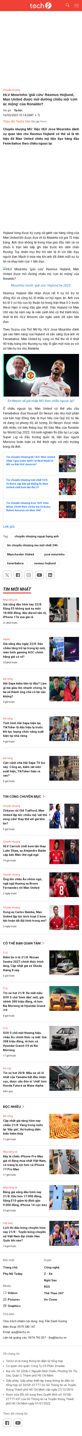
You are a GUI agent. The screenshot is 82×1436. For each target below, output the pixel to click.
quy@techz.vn (20, 1332)
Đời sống (8, 679)
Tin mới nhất (17, 589)
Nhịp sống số (10, 599)
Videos (13, 1293)
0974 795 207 (37, 1337)
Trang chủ (10, 1267)
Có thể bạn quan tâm (22, 943)
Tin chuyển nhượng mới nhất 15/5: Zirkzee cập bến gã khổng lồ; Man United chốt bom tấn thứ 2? (27, 483)
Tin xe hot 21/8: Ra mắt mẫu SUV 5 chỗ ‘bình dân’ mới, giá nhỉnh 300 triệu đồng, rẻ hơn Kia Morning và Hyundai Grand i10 (24, 1001)
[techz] (41, 5)
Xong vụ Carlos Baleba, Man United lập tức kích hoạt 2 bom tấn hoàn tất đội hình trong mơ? (25, 916)
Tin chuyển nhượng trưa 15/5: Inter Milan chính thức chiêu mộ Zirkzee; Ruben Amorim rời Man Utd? (28, 506)
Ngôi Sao (50, 1280)
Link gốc (9, 526)
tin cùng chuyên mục (22, 797)
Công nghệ (51, 1267)
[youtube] (39, 575)
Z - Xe (48, 1274)
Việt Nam (8, 1223)
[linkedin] (50, 575)
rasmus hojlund (45, 563)
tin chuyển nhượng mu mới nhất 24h (32, 545)
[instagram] (28, 575)
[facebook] (18, 575)
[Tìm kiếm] (65, 5)
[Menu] (76, 6)
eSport (6, 639)
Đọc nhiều (12, 1107)
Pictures (14, 1299)
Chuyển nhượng (11, 90)
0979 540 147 (26, 1327)
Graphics (14, 1306)
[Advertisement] (41, 190)
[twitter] (7, 575)
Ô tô (5, 952)
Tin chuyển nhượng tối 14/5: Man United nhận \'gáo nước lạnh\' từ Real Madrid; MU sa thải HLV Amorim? (30, 460)
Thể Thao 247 (53, 1293)
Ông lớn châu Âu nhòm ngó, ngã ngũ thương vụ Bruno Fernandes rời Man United (22, 883)
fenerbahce (15, 563)
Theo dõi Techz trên (16, 121)
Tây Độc (18, 110)
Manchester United (20, 554)
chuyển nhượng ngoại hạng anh (37, 536)
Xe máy (7, 1068)
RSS (47, 1286)
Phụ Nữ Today (12, 1274)
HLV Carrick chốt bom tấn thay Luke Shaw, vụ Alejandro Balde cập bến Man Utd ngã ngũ (24, 851)
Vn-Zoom (50, 1299)
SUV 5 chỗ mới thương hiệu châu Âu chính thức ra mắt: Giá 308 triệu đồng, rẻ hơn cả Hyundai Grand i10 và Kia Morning (24, 1041)
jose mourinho (54, 554)
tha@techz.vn (57, 1337)
